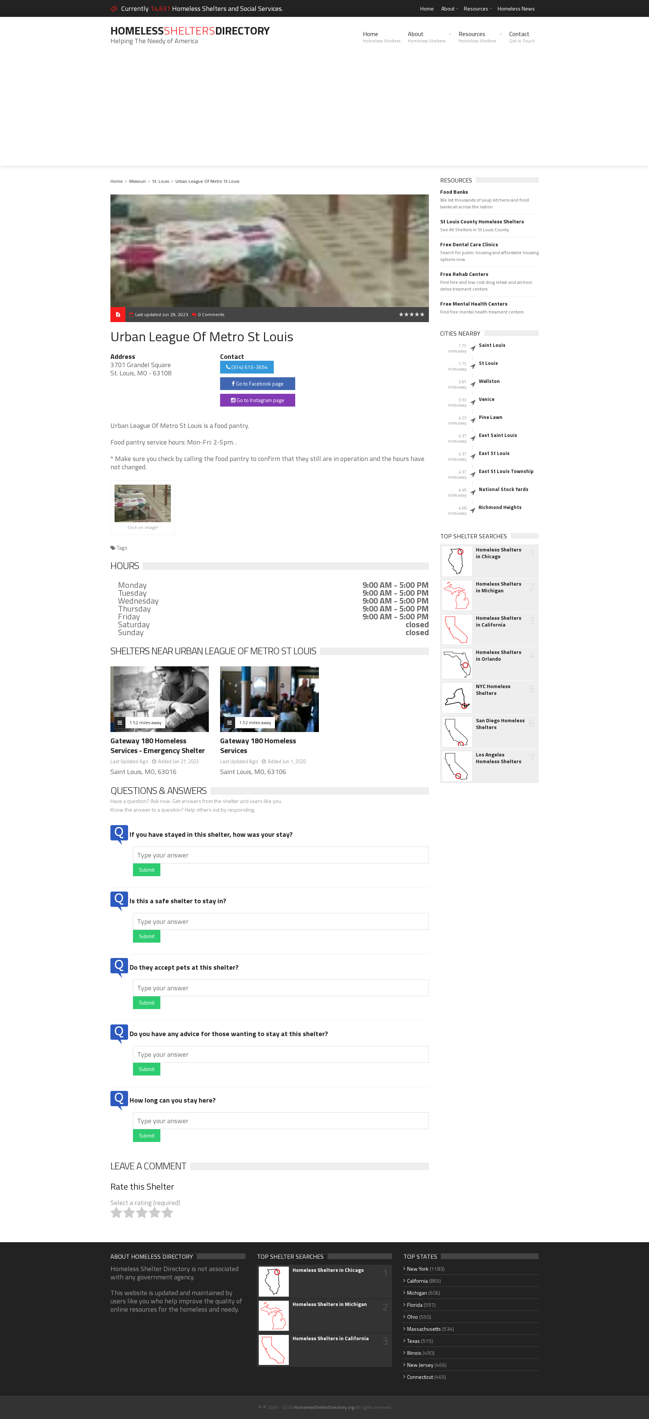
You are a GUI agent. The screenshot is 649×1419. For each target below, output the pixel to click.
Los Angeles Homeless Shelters (498, 758)
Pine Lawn (491, 417)
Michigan (417, 1293)
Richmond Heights (500, 507)
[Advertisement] (324, 113)
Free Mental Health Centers (473, 303)
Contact (522, 36)
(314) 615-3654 (249, 367)
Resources (476, 8)
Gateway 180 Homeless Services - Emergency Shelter (157, 745)
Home (427, 8)
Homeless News (516, 8)
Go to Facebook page (259, 383)
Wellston (489, 381)
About (447, 8)
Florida (415, 1305)
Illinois (414, 1353)
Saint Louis (492, 345)
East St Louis (494, 453)
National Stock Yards (503, 489)
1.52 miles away (145, 722)
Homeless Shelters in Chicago (498, 553)
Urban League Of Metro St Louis (207, 181)
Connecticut (420, 1377)
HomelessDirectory (190, 30)
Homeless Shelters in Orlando (498, 655)
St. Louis (160, 181)
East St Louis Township (506, 471)
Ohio (412, 1317)
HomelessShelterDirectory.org (324, 1407)
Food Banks (454, 191)
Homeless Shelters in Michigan (498, 587)
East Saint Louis (498, 435)
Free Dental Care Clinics (469, 244)
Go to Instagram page (259, 400)
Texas (413, 1341)
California (417, 1281)
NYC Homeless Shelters (493, 689)
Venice (486, 399)
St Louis (488, 363)
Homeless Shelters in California (498, 621)
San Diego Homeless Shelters (500, 724)
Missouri (137, 181)
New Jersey (420, 1365)
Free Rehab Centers (464, 274)
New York (418, 1269)
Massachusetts (424, 1329)
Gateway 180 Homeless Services (258, 745)
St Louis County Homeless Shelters (482, 221)
